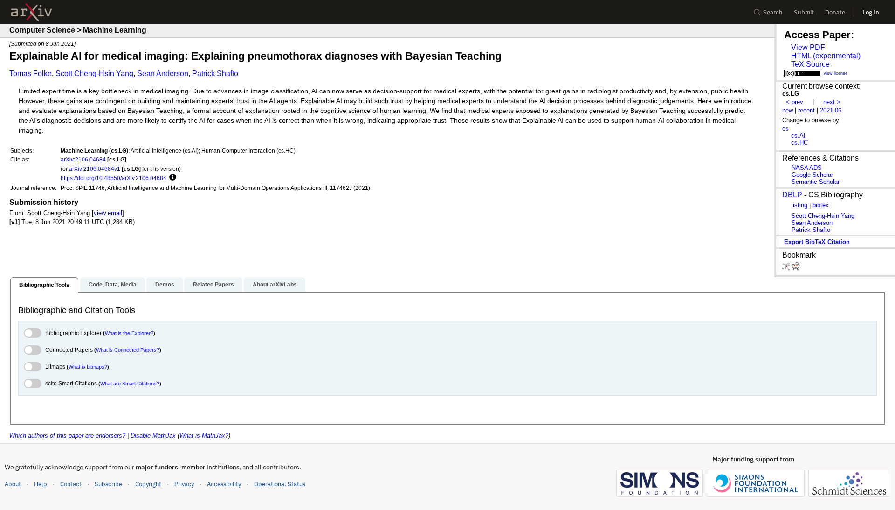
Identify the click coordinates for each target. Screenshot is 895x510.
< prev (794, 101)
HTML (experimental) (826, 56)
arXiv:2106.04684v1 (94, 169)
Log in (870, 12)
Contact (71, 484)
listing (799, 205)
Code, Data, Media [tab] (113, 284)
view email (108, 213)
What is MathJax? (203, 435)
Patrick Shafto (215, 73)
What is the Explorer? (129, 333)
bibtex (820, 205)
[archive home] (31, 12)
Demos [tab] (164, 284)
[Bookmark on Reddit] (796, 268)
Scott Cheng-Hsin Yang (94, 73)
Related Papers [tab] (213, 284)
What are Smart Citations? (129, 383)
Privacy (184, 484)
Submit (804, 12)
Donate (835, 12)
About (13, 484)
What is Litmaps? (88, 367)
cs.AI (798, 135)
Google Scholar (812, 174)
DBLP (792, 195)
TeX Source (810, 64)
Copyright (148, 484)
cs (785, 128)
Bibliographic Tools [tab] (44, 285)
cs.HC (799, 142)
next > (831, 101)
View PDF (808, 47)
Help (40, 484)
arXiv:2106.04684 (83, 159)
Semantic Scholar (816, 181)
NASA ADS (807, 167)
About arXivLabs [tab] (275, 284)
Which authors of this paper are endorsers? (67, 435)
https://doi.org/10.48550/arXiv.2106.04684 (113, 178)
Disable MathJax (153, 435)
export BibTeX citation (817, 241)
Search (773, 12)
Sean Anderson (162, 73)
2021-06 (830, 110)
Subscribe (108, 484)
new (787, 110)
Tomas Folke (30, 73)
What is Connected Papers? (127, 350)
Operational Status (279, 484)
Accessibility (224, 484)
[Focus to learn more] (171, 178)
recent (806, 110)
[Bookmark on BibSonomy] (787, 268)
